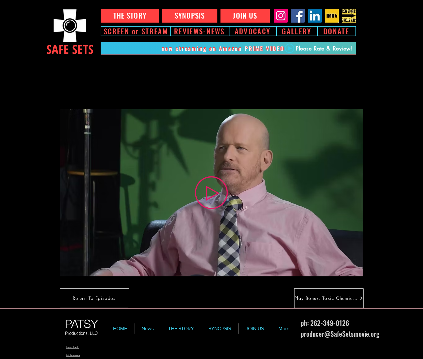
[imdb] (332, 16)
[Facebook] (298, 16)
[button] (355, 269)
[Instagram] (281, 16)
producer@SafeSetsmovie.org (340, 334)
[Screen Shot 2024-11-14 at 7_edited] (349, 16)
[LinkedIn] (315, 16)
